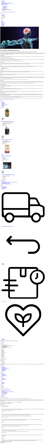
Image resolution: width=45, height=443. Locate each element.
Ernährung (3, 102)
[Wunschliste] (2, 18)
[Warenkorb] (23, 19)
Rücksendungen (4, 6)
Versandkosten (4, 7)
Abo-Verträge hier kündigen (4, 393)
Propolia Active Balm (4, 186)
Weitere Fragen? (3, 370)
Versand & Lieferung (4, 367)
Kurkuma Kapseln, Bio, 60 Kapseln (8, 121)
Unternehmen (3, 394)
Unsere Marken (4, 105)
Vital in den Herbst (4, 181)
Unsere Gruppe (3, 383)
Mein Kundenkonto (4, 369)
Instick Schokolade (4, 188)
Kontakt (4, 8)
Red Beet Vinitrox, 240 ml (8, 174)
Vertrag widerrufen (2, 396)
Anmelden (3, 373)
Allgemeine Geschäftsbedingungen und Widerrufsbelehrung (8, 391)
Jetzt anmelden (3, 15)
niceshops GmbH (5, 389)
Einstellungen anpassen (9, 403)
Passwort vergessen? (4, 374)
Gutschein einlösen (4, 375)
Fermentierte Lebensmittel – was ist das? (6, 182)
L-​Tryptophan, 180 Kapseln (7, 139)
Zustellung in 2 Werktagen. (4, 4)
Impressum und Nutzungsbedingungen (6, 390)
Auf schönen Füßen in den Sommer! (5, 183)
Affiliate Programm (4, 378)
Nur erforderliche (4, 403)
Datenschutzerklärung (2, 404)
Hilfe (2, 5)
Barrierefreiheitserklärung (4, 392)
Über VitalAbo (3, 382)
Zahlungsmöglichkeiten (4, 368)
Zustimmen (2, 403)
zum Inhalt (3, 1)
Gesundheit (3, 103)
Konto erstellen (3, 17)
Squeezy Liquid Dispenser (4, 187)
